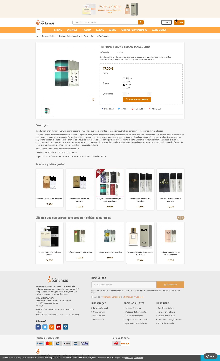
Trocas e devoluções (134, 316)
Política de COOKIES (166, 316)
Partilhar (109, 109)
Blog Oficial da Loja (166, 308)
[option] (49, 189)
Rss (51, 327)
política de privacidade (133, 357)
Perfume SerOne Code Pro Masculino (140, 200)
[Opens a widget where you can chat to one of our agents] (210, 356)
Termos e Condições (112, 297)
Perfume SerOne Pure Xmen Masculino (170, 200)
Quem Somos (99, 312)
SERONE (112, 30)
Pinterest (156, 109)
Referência (104, 52)
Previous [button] (179, 218)
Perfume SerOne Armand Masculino (79, 200)
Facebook (38, 327)
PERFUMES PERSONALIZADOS (134, 30)
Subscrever (171, 284)
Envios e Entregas (133, 308)
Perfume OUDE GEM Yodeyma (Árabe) (49, 253)
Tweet (124, 109)
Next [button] (182, 218)
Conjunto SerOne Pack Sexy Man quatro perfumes (110, 200)
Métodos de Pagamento (135, 312)
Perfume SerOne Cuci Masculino (110, 252)
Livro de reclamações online (169, 319)
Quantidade (108, 94)
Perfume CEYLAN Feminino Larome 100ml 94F (140, 253)
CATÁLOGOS (72, 30)
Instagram (65, 327)
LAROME (100, 30)
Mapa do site (98, 319)
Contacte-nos (99, 316)
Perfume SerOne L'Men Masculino (49, 198)
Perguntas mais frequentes (137, 319)
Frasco (106, 83)
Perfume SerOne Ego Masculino (80, 252)
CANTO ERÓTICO (159, 30)
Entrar (166, 22)
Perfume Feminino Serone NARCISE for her (170, 253)
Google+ (140, 109)
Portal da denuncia (166, 323)
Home (58, 30)
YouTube (58, 327)
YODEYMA (86, 30)
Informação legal (100, 308)
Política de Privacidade (133, 297)
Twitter (44, 327)
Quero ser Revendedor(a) (136, 323)
